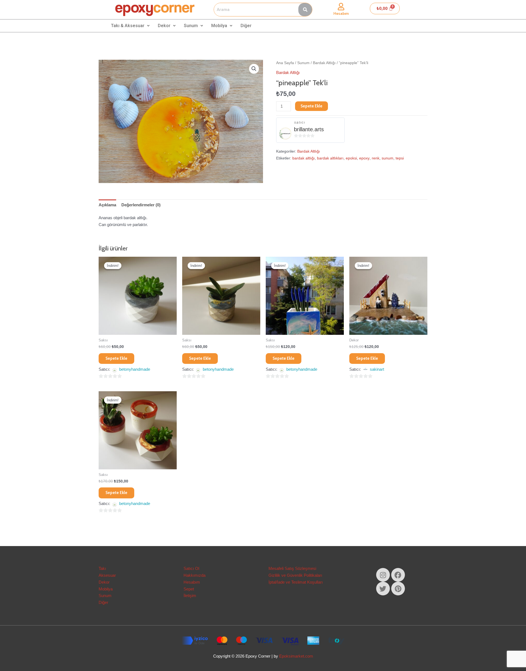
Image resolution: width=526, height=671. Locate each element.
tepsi (400, 158)
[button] (254, 69)
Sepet (189, 589)
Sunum (191, 25)
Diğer (246, 25)
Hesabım (341, 13)
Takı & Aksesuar (127, 25)
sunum (387, 158)
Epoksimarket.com (296, 656)
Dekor (164, 25)
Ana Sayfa (285, 63)
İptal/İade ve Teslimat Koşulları (295, 582)
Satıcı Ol (191, 568)
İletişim (190, 595)
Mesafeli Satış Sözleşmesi (292, 568)
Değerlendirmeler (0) (141, 204)
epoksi (351, 158)
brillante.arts (309, 129)
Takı (102, 568)
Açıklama (107, 204)
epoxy (364, 158)
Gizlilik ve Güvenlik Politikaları (295, 575)
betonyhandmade (134, 369)
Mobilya (219, 25)
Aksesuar (107, 575)
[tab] (107, 204)
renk (375, 158)
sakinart (377, 369)
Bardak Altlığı (324, 63)
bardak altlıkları (330, 158)
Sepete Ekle (311, 106)
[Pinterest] (398, 588)
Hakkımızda (194, 575)
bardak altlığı (303, 158)
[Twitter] (383, 588)
